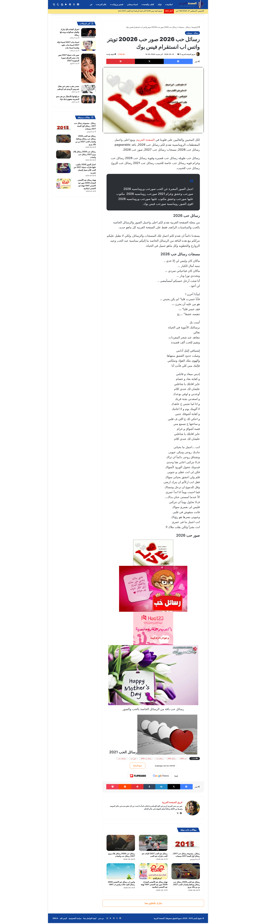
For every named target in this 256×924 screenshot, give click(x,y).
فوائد (160, 4)
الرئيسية (195, 27)
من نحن (101, 918)
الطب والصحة (148, 4)
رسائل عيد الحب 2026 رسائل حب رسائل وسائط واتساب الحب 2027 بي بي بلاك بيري (186, 884)
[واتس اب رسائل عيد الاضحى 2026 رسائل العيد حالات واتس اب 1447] (121, 871)
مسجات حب (122, 758)
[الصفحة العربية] (191, 4)
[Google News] (161, 776)
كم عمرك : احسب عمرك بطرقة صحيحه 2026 (146, 11)
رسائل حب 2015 (146, 758)
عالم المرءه (101, 4)
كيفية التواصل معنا (89, 918)
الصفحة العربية (146, 139)
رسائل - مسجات (184, 27)
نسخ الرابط (137, 765)
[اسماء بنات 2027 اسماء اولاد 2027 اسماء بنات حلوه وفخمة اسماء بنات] (88, 46)
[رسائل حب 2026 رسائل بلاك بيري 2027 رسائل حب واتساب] (121, 843)
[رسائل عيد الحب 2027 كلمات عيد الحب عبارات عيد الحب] (153, 843)
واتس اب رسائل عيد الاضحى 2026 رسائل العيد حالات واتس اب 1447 (121, 883)
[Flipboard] (138, 776)
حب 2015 (183, 758)
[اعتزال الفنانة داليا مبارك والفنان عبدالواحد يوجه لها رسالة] (88, 33)
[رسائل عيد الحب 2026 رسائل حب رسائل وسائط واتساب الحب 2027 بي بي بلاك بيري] (185, 871)
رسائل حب (159, 758)
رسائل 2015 (171, 758)
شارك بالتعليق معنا (153, 903)
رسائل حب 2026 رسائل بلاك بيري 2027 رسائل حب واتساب (121, 854)
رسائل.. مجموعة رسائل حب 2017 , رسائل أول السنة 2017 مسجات (186, 854)
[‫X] (177, 813)
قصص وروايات (117, 4)
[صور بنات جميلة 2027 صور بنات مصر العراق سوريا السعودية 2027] (88, 68)
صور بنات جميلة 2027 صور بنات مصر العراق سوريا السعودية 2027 (68, 58)
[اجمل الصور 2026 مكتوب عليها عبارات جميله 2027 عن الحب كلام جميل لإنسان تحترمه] (63, 168)
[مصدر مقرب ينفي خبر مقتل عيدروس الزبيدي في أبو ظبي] (88, 89)
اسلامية (170, 4)
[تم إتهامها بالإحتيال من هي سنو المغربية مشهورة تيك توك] (88, 99)
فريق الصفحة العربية (188, 54)
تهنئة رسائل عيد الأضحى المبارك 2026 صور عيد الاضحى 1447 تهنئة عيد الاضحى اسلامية (154, 884)
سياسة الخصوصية (75, 918)
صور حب (133, 758)
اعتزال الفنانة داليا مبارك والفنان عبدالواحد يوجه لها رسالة (69, 32)
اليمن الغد (63, 918)
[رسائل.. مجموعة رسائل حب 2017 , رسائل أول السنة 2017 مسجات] (185, 843)
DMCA (55, 918)
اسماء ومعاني (132, 4)
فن (91, 4)
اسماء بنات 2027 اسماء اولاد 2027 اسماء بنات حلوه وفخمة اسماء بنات (68, 45)
